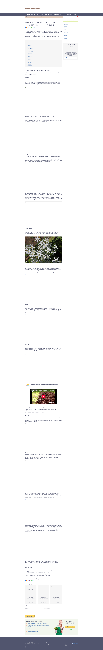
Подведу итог (29, 65)
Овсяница (29, 64)
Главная (27, 19)
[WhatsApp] (31, 27)
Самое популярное (29, 16)
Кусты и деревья (48, 14)
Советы (74, 14)
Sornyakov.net (31, 642)
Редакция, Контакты (49, 644)
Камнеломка (30, 46)
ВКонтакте (25, 647)
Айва (65, 27)
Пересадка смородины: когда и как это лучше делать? (38, 623)
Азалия (65, 26)
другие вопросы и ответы (35, 633)
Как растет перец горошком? (33, 628)
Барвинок (29, 45)
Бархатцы (29, 56)
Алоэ (65, 29)
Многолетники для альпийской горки (33, 43)
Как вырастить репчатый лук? (33, 631)
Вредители (62, 14)
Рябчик (29, 50)
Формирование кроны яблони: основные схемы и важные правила (38, 626)
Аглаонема (66, 24)
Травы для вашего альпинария (32, 57)
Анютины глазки (66, 37)
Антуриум (65, 35)
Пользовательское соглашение (51, 642)
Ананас (65, 33)
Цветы (37, 14)
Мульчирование (31, 629)
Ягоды (42, 14)
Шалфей (29, 59)
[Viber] (29, 27)
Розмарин (29, 62)
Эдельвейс (30, 53)
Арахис (65, 38)
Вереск (29, 60)
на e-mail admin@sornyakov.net (39, 644)
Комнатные (69, 14)
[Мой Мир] (28, 27)
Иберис (29, 54)
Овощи (28, 14)
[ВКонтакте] (25, 27)
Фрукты (33, 14)
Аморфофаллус (67, 32)
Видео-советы (43, 16)
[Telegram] (34, 27)
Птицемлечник (30, 51)
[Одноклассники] (26, 27)
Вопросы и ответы (37, 16)
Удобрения (56, 14)
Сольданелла (30, 48)
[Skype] (32, 27)
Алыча (65, 30)
